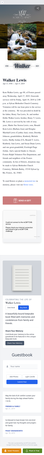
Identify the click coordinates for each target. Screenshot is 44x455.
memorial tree (30, 180)
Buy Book (23, 307)
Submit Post (22, 382)
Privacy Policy (15, 445)
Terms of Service (28, 445)
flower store (28, 184)
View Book (11, 307)
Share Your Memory (14, 343)
